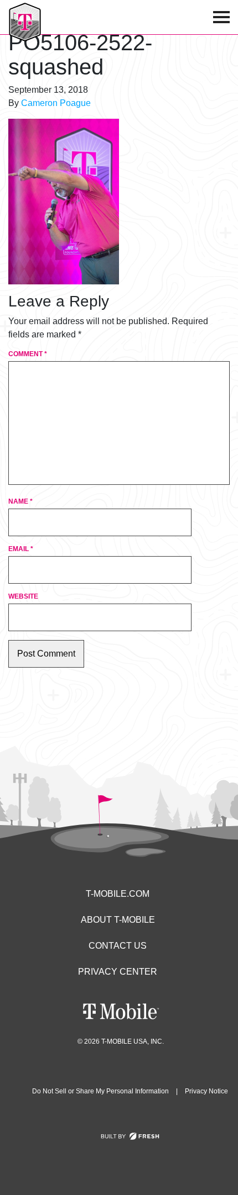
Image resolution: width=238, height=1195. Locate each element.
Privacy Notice (206, 1091)
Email (20, 549)
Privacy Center (117, 971)
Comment (27, 354)
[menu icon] (221, 17)
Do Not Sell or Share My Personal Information (100, 1091)
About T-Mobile (118, 919)
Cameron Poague (56, 103)
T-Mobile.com (117, 893)
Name (20, 501)
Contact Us (118, 945)
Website (23, 596)
